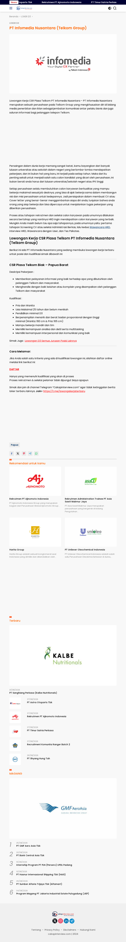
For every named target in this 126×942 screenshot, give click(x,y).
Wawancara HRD (100, 227)
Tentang (36, 929)
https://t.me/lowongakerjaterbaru (64, 391)
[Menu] (11, 8)
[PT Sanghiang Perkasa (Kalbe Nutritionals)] (63, 655)
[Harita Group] (35, 532)
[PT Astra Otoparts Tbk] (15, 703)
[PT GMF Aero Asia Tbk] (63, 808)
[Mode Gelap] (110, 8)
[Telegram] (71, 921)
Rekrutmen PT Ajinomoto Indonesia (55, 2)
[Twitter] (54, 921)
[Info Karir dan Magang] (23, 8)
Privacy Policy (52, 929)
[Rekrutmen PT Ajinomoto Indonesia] (35, 481)
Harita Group (16, 549)
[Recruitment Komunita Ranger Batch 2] (15, 745)
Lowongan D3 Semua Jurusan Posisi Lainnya (51, 341)
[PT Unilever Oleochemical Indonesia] (91, 532)
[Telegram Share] (30, 453)
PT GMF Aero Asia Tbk (28, 845)
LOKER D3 (14, 23)
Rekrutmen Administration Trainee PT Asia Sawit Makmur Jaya (88, 500)
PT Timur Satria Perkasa (98, 2)
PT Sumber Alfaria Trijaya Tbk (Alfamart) (39, 884)
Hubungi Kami (87, 929)
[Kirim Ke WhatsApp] (36, 453)
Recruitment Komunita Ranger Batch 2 (48, 744)
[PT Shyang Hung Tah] (15, 759)
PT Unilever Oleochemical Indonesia (85, 549)
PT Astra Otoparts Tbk (39, 702)
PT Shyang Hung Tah (38, 758)
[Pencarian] (115, 8)
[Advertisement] (63, 139)
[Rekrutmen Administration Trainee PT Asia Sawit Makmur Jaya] (91, 481)
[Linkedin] (66, 921)
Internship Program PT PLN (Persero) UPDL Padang (44, 865)
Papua (14, 444)
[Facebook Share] (11, 453)
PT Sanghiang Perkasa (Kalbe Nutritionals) (33, 692)
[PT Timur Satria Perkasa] (15, 731)
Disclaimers (69, 929)
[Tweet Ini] (18, 453)
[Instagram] (60, 921)
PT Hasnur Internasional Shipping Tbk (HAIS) (41, 874)
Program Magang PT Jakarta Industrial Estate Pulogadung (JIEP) (52, 893)
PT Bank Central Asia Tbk (30, 855)
